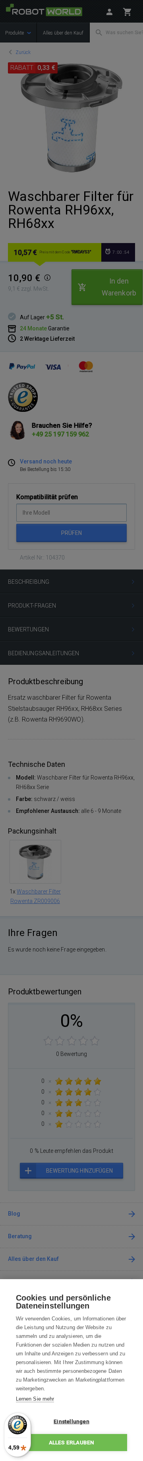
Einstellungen (71, 1421)
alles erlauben (72, 1442)
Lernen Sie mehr (35, 1399)
